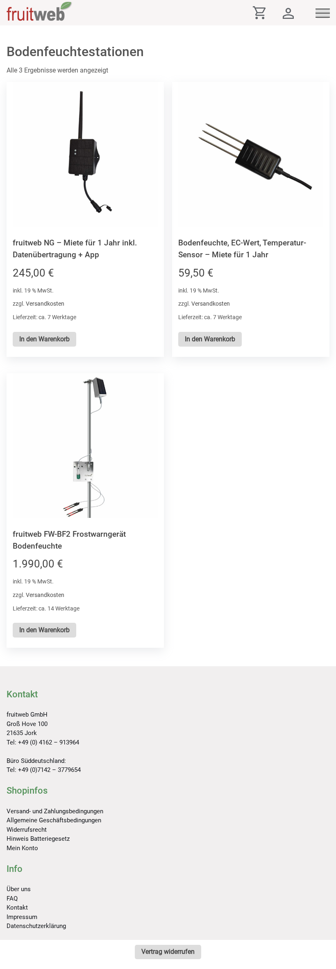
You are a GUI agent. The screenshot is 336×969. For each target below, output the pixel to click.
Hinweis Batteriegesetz (38, 838)
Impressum (22, 917)
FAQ (12, 898)
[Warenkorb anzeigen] (266, 15)
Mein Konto (22, 848)
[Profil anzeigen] (288, 15)
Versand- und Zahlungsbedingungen (55, 811)
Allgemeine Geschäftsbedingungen (54, 820)
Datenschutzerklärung (36, 926)
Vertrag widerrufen (168, 951)
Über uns (19, 889)
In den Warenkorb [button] (44, 339)
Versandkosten (45, 303)
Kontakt (17, 907)
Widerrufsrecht (27, 829)
